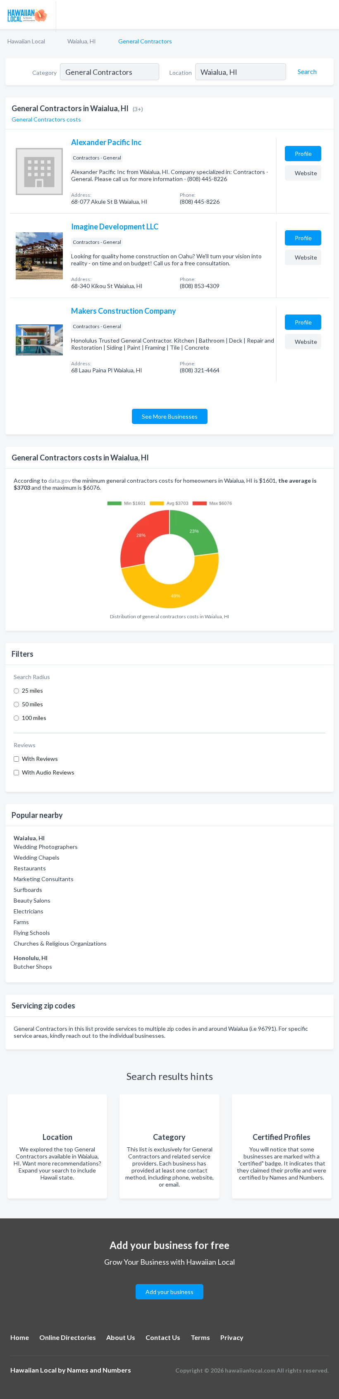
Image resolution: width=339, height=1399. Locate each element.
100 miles (34, 717)
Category (44, 72)
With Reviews (40, 758)
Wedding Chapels (37, 857)
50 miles (32, 704)
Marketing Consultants (44, 878)
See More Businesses (170, 416)
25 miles (32, 690)
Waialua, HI (81, 41)
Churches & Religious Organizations (60, 943)
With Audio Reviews (48, 772)
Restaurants (30, 868)
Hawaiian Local (26, 41)
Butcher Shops (33, 966)
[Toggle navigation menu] (327, 14)
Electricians (28, 911)
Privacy (232, 1337)
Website (306, 172)
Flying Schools (32, 932)
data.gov (59, 480)
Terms (200, 1337)
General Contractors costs (46, 119)
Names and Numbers (99, 1370)
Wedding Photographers (46, 846)
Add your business (169, 1291)
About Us (120, 1337)
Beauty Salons (32, 900)
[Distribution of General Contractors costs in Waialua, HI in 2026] (169, 552)
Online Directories (67, 1337)
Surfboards (28, 889)
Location (181, 72)
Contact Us (163, 1337)
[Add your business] (169, 1282)
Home (19, 1337)
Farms (21, 921)
